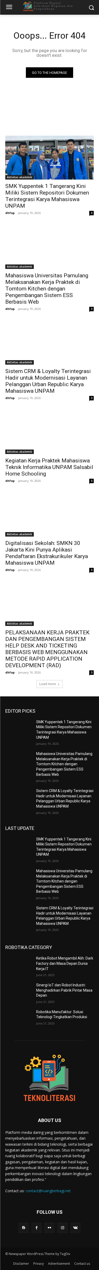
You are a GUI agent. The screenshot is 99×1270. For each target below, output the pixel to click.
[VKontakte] (75, 1228)
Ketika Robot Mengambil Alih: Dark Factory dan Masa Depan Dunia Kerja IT (64, 963)
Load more (47, 684)
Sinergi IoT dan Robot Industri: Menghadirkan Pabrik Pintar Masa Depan (64, 990)
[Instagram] (62, 1228)
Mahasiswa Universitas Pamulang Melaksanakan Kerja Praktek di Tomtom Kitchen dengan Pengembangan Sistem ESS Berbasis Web (46, 288)
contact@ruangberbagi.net (48, 1190)
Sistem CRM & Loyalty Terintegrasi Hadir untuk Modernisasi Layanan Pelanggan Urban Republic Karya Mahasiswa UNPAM (48, 381)
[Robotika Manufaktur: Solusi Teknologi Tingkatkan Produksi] (18, 1018)
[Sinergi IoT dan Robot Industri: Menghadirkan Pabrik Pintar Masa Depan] (18, 992)
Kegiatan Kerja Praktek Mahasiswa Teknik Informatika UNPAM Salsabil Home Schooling (49, 467)
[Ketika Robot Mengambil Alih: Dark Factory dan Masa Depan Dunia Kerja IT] (18, 965)
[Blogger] (23, 1228)
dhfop (10, 213)
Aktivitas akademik (19, 177)
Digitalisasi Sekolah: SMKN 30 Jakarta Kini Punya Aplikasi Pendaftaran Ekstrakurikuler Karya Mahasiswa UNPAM (46, 553)
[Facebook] (36, 1228)
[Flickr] (49, 1228)
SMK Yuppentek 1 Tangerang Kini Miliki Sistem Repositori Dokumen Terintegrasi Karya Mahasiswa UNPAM (47, 196)
